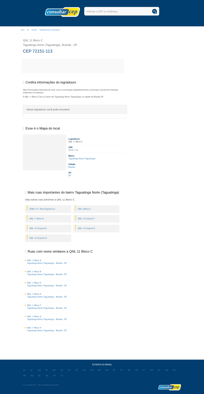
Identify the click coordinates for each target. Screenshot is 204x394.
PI (144, 370)
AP (46, 370)
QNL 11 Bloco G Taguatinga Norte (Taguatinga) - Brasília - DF (47, 318)
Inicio (22, 30)
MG (99, 370)
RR (24, 375)
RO (174, 370)
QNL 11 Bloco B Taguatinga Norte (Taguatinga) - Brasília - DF (47, 273)
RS (32, 375)
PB (129, 370)
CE (61, 370)
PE (136, 370)
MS (106, 370)
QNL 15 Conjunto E (38, 228)
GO (84, 370)
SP (54, 375)
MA (91, 370)
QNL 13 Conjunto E (86, 228)
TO (62, 375)
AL (31, 370)
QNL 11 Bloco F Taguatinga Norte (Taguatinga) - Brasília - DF (47, 306)
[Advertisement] (73, 66)
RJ (159, 370)
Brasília (34, 30)
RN (166, 370)
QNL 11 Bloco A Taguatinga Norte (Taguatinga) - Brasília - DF (47, 261)
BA (54, 370)
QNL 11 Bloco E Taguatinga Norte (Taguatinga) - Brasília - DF (47, 295)
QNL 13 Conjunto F (86, 218)
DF (28, 30)
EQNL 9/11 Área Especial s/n (42, 208)
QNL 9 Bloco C (84, 208)
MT (114, 370)
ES (76, 370)
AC (24, 370)
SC (39, 375)
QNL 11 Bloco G (37, 218)
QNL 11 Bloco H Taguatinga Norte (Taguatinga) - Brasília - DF (47, 329)
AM (39, 370)
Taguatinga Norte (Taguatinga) (49, 30)
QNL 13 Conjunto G (38, 238)
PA (121, 370)
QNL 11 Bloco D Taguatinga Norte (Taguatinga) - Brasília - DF (47, 284)
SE (47, 375)
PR (151, 370)
